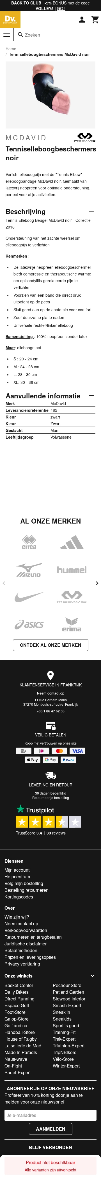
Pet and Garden (68, 992)
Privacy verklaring (22, 963)
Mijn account (16, 870)
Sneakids (62, 1019)
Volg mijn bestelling (23, 883)
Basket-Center (18, 985)
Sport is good (66, 1025)
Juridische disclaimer (25, 943)
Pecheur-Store (67, 985)
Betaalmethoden (20, 950)
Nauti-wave (15, 1059)
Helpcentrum (17, 876)
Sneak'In (61, 1012)
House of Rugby (20, 1039)
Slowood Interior (69, 998)
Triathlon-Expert (68, 1045)
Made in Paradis (20, 1052)
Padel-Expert (17, 1072)
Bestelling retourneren (26, 890)
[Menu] (6, 35)
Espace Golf (16, 1005)
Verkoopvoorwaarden (25, 930)
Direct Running (19, 998)
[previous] (4, 583)
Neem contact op (50, 693)
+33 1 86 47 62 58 (51, 711)
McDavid (26, 137)
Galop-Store (16, 1019)
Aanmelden (50, 1129)
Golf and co (15, 1025)
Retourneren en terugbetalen (33, 937)
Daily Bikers (16, 992)
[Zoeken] (20, 34)
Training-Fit (64, 1032)
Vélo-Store (63, 1059)
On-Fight (13, 1065)
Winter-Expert (66, 1065)
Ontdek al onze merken (50, 645)
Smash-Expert (67, 1005)
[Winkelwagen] (95, 19)
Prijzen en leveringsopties (30, 957)
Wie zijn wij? (16, 917)
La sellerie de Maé (22, 1045)
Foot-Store (15, 1012)
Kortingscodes (18, 896)
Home (11, 48)
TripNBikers (64, 1052)
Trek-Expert (64, 1039)
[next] (97, 583)
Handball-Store (19, 1032)
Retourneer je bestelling (50, 797)
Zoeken (32, 35)
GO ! (61, 8)
